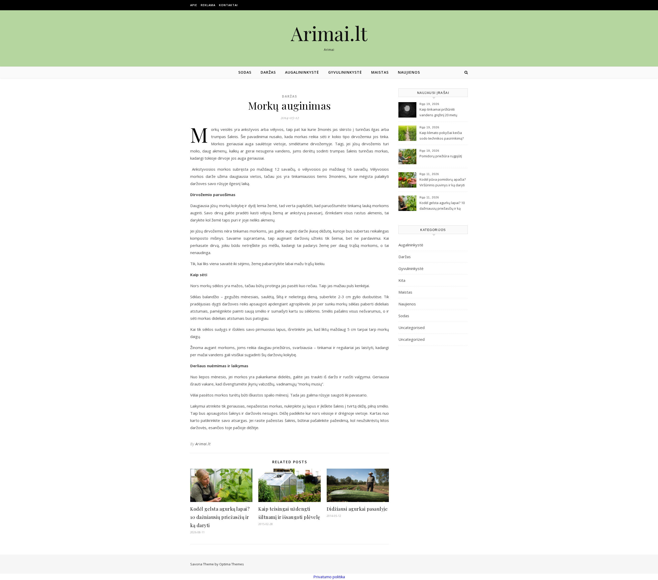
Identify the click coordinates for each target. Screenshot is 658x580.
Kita (401, 280)
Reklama (208, 5)
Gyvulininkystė (345, 72)
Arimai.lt (329, 33)
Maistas (380, 72)
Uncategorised (411, 327)
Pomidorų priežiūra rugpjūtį (440, 156)
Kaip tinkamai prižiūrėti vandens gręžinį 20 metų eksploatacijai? (438, 112)
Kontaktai (228, 5)
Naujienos (409, 72)
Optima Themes (231, 564)
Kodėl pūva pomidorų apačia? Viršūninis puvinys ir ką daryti (442, 182)
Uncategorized (411, 339)
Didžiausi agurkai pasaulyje (357, 509)
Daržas (268, 72)
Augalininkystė (302, 72)
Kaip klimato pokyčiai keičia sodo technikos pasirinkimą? (441, 135)
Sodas (244, 72)
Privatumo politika (329, 576)
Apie (193, 5)
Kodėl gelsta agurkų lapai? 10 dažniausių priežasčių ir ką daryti (220, 517)
